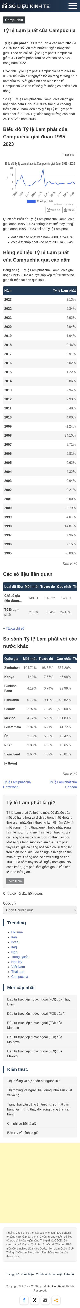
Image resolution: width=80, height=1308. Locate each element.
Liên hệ (69, 1274)
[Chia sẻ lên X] (34, 1300)
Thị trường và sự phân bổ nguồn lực (33, 1081)
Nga (14, 952)
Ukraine (17, 932)
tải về (71, 210)
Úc (6, 736)
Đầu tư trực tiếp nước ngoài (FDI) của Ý (36, 1013)
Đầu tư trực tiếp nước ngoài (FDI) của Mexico (34, 1054)
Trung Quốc (19, 957)
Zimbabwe (12, 668)
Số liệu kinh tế (28, 6)
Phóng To (69, 154)
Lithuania (11, 700)
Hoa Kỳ (16, 962)
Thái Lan (17, 972)
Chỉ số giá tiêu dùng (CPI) (12, 598)
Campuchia (14, 20)
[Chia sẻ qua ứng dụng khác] (56, 1300)
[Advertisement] (40, 1183)
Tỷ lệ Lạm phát (11, 612)
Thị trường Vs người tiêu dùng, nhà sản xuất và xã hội (39, 1092)
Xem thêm (15, 881)
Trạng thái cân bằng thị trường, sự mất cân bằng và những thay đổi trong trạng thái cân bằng (38, 1109)
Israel (15, 942)
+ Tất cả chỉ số (13, 628)
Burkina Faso (10, 688)
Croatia (10, 709)
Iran (14, 937)
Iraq (14, 947)
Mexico (9, 718)
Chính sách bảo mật (49, 1274)
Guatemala (12, 727)
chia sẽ (55, 210)
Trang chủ (12, 1274)
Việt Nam (18, 967)
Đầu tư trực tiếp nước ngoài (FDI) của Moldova (34, 1039)
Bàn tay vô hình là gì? (23, 1133)
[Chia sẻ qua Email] (45, 1300)
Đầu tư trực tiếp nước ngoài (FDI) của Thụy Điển (38, 1002)
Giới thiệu (27, 1274)
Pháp (8, 745)
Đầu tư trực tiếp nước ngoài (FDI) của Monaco (34, 1025)
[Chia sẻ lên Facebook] (24, 1300)
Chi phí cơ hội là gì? (22, 1123)
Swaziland (12, 754)
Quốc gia (9, 903)
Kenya (9, 677)
